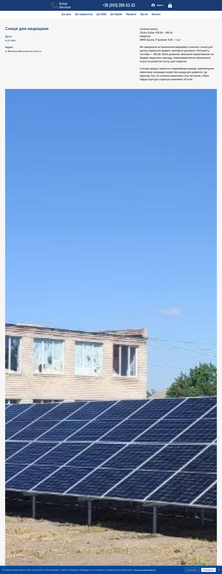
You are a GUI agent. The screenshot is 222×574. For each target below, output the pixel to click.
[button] (170, 5)
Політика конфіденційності (144, 570)
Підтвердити (208, 570)
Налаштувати (191, 570)
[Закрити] (218, 570)
